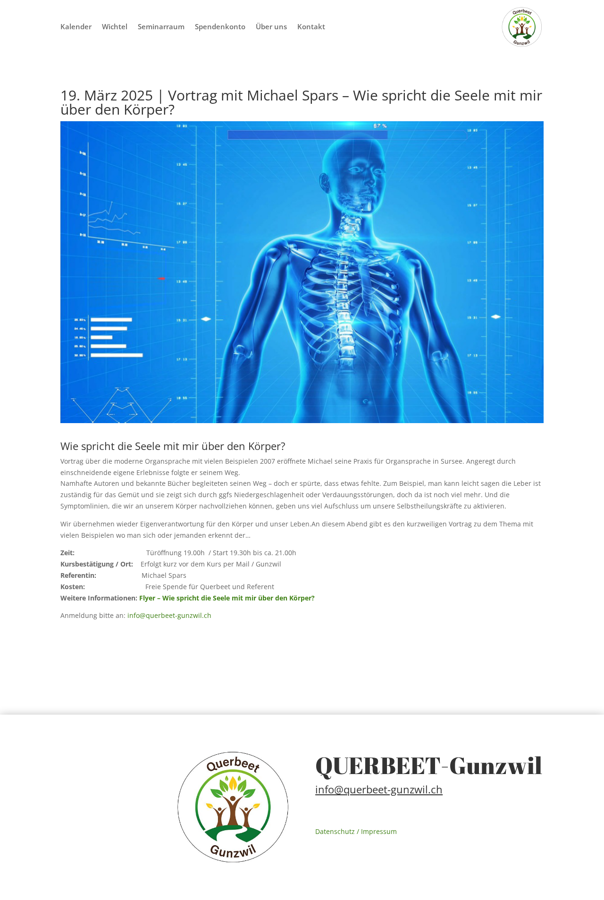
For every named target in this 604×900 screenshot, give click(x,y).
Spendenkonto (220, 27)
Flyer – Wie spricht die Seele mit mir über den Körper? (227, 597)
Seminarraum (161, 27)
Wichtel (114, 27)
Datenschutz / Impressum (356, 831)
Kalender (76, 27)
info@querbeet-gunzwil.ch (168, 615)
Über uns (271, 27)
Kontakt (311, 27)
